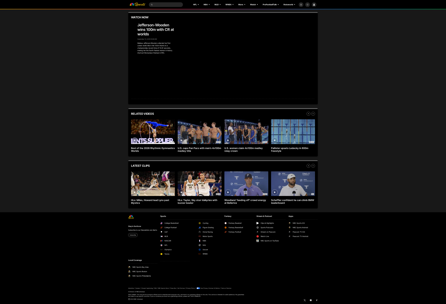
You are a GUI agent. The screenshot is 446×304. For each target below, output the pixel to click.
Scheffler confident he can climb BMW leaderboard (292, 201)
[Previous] (308, 114)
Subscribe (133, 235)
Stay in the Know (134, 226)
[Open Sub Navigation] (198, 4)
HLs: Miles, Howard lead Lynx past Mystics (150, 201)
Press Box (173, 288)
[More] (301, 4)
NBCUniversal (140, 292)
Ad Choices (181, 288)
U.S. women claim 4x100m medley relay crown (243, 149)
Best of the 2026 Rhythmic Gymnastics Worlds (153, 149)
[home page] (137, 4)
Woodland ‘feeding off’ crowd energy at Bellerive (245, 201)
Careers (137, 288)
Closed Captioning (147, 288)
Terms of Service (226, 288)
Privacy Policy (190, 288)
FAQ (155, 288)
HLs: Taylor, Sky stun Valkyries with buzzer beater (197, 201)
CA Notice (217, 288)
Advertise (131, 288)
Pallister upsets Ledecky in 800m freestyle (289, 149)
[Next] (313, 114)
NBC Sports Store (163, 288)
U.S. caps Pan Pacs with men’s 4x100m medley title (199, 149)
